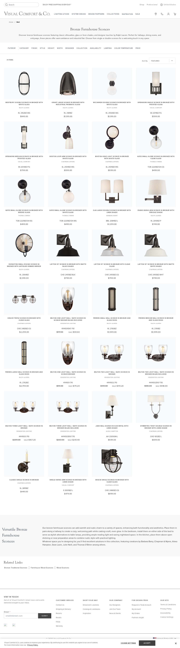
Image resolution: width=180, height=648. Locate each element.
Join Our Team (114, 609)
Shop (142, 4)
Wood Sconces (63, 567)
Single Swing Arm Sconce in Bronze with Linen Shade (68, 481)
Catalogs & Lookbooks (91, 609)
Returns (59, 613)
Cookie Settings (166, 617)
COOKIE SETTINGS (128, 643)
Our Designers (114, 605)
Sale (137, 14)
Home (11, 22)
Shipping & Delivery (63, 609)
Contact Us (60, 605)
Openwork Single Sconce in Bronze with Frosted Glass (156, 103)
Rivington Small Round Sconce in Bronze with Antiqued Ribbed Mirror (24, 265)
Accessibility (165, 613)
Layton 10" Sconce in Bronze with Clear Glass (112, 265)
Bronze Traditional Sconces (15, 567)
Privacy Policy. (32, 645)
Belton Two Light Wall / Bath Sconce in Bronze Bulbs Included (156, 373)
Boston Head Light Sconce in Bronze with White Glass (112, 157)
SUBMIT (45, 616)
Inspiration (127, 14)
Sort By (145, 61)
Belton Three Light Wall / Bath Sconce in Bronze (24, 427)
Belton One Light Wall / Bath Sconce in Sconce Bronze (68, 373)
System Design (79, 14)
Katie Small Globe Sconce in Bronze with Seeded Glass (24, 211)
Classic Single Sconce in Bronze (24, 480)
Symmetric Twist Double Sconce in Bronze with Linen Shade (156, 427)
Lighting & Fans (61, 14)
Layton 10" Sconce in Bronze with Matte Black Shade (68, 265)
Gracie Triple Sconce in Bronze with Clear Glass (24, 319)
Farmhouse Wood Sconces (42, 567)
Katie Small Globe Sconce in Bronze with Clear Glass (156, 157)
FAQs (58, 622)
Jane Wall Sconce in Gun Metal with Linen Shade (112, 427)
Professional (152, 4)
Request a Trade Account (141, 605)
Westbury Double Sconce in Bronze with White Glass (24, 103)
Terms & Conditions (168, 604)
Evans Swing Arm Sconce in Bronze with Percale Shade (156, 211)
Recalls (58, 617)
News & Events (115, 613)
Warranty (59, 626)
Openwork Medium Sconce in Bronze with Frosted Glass (24, 157)
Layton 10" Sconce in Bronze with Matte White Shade (156, 265)
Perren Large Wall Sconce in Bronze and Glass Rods (24, 373)
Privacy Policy (165, 609)
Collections (113, 14)
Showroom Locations (91, 605)
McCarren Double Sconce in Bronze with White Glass (112, 103)
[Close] (176, 643)
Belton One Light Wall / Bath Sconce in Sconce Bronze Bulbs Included (68, 319)
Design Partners (96, 14)
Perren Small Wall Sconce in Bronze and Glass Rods (112, 319)
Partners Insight (138, 617)
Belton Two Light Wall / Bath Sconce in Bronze (112, 373)
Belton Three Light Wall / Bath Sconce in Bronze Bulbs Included (68, 427)
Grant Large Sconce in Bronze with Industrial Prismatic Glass (68, 103)
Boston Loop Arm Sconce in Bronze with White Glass (68, 157)
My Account (136, 609)
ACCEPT (147, 643)
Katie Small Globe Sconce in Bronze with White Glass (68, 211)
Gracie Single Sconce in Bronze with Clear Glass (112, 481)
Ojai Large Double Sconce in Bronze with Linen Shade (112, 211)
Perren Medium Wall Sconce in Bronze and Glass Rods (155, 319)
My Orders (136, 613)
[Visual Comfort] (27, 13)
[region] (90, 643)
